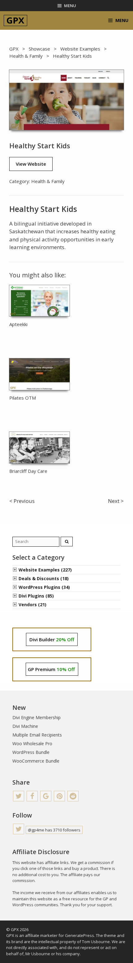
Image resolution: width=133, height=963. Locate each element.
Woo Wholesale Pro (32, 743)
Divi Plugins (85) (36, 596)
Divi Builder (51, 639)
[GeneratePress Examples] (15, 20)
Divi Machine (25, 726)
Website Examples (80, 49)
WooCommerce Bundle (35, 761)
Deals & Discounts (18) (44, 578)
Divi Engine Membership (36, 717)
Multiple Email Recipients (37, 735)
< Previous (22, 500)
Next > (116, 500)
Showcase (39, 49)
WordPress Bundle (30, 752)
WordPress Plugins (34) (44, 587)
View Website (31, 164)
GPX (14, 49)
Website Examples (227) (45, 570)
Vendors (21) (32, 604)
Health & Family (26, 56)
